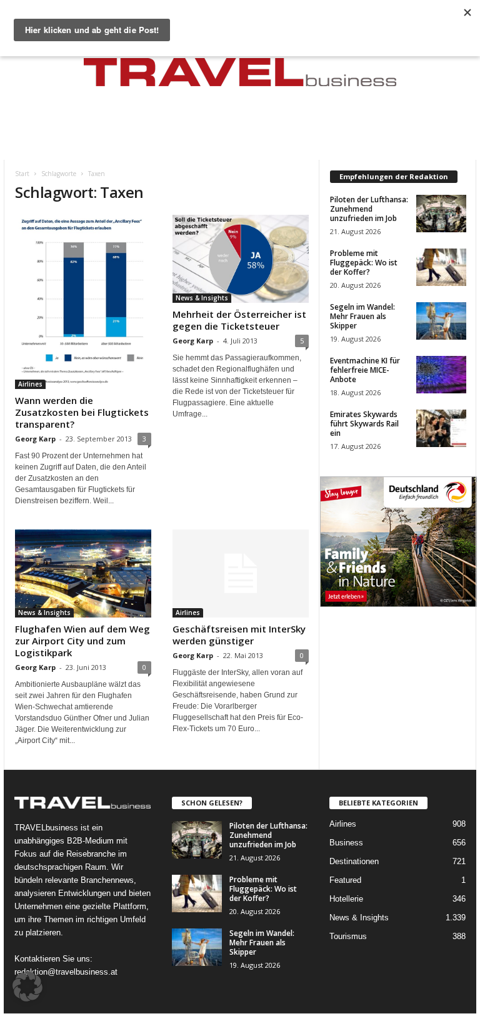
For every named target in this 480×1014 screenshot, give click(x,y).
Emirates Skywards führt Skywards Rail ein (364, 423)
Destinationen (354, 861)
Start (22, 173)
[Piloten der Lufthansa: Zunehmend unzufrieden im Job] (441, 213)
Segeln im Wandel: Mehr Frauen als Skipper (362, 316)
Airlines (30, 384)
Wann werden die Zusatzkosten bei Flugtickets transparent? (82, 412)
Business (346, 842)
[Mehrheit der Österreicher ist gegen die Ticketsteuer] (240, 259)
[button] (27, 986)
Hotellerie (346, 898)
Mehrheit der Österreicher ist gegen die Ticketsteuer (239, 320)
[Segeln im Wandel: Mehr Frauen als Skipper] (441, 321)
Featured (345, 880)
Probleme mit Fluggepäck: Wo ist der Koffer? (364, 262)
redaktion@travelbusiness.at (66, 972)
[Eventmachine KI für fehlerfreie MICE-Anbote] (441, 374)
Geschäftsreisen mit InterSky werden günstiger (239, 635)
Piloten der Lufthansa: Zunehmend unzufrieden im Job (369, 209)
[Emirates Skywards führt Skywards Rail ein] (441, 428)
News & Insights (202, 297)
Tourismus (348, 936)
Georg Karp (35, 438)
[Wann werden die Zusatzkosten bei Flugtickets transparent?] (83, 302)
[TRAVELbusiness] (240, 76)
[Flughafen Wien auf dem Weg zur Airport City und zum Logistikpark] (83, 573)
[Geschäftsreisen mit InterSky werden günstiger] (240, 573)
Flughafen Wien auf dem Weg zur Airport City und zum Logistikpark (82, 641)
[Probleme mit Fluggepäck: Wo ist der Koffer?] (441, 267)
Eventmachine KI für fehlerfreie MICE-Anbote (365, 370)
